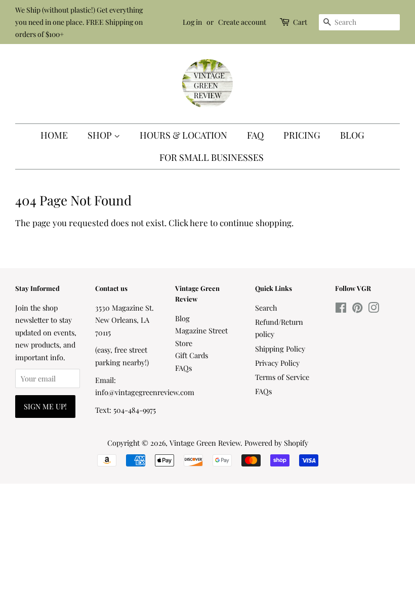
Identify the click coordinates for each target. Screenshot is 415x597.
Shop (101, 135)
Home (54, 135)
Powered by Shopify (276, 443)
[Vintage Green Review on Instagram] (373, 309)
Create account (242, 22)
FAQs (183, 368)
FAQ (255, 135)
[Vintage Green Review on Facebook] (341, 309)
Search (266, 308)
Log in (192, 22)
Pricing (301, 135)
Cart (300, 22)
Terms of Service (282, 377)
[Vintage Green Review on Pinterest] (357, 309)
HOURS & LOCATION (183, 135)
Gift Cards (191, 355)
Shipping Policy (280, 349)
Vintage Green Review (205, 443)
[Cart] (285, 22)
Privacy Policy (277, 363)
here (199, 222)
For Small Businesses (211, 157)
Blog (352, 135)
